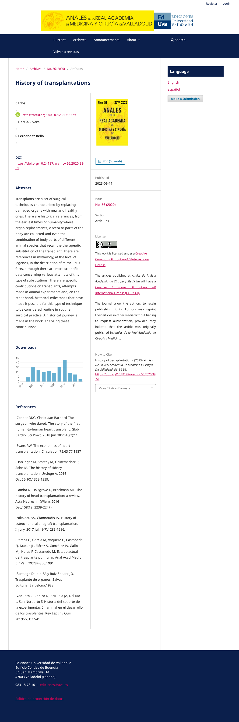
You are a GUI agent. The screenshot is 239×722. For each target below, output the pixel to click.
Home (19, 69)
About (132, 39)
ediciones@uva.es (54, 684)
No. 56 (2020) (56, 69)
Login (227, 3)
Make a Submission (185, 99)
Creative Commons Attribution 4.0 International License (122, 259)
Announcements (107, 39)
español (174, 89)
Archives (79, 39)
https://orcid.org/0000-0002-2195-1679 (49, 114)
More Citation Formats (114, 388)
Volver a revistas (66, 51)
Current (59, 39)
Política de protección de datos (39, 698)
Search (180, 39)
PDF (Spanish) (112, 161)
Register (211, 3)
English (173, 82)
